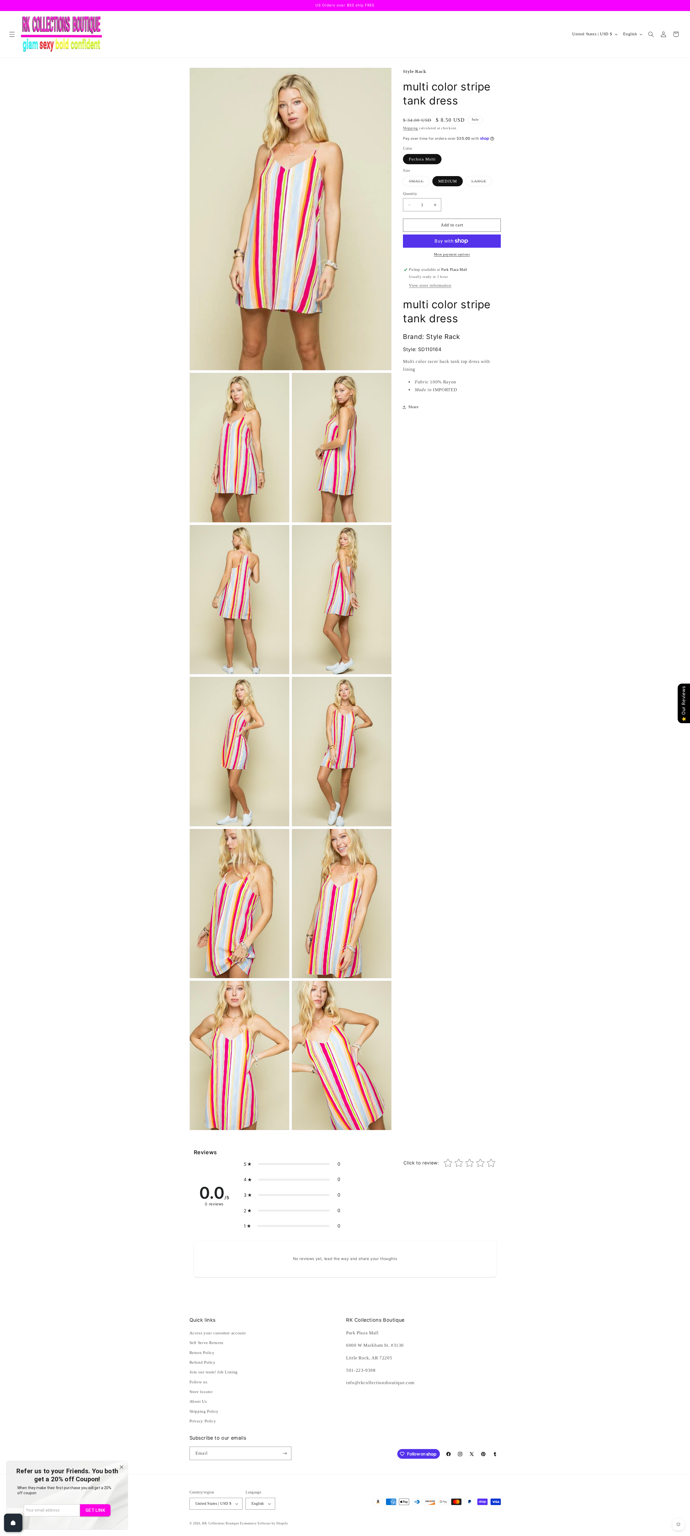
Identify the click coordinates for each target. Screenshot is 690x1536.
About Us (198, 1401)
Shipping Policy (204, 1411)
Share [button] (413, 407)
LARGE (481, 182)
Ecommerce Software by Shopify (264, 1523)
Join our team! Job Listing (213, 1372)
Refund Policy (202, 1362)
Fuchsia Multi (422, 159)
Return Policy (202, 1352)
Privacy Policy (202, 1421)
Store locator (201, 1392)
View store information (430, 285)
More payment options (452, 254)
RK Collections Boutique (220, 1523)
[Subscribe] (284, 1453)
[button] (12, 34)
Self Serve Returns (206, 1343)
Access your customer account (217, 1333)
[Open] (13, 1523)
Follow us (198, 1382)
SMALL (419, 182)
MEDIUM (447, 181)
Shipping (410, 128)
